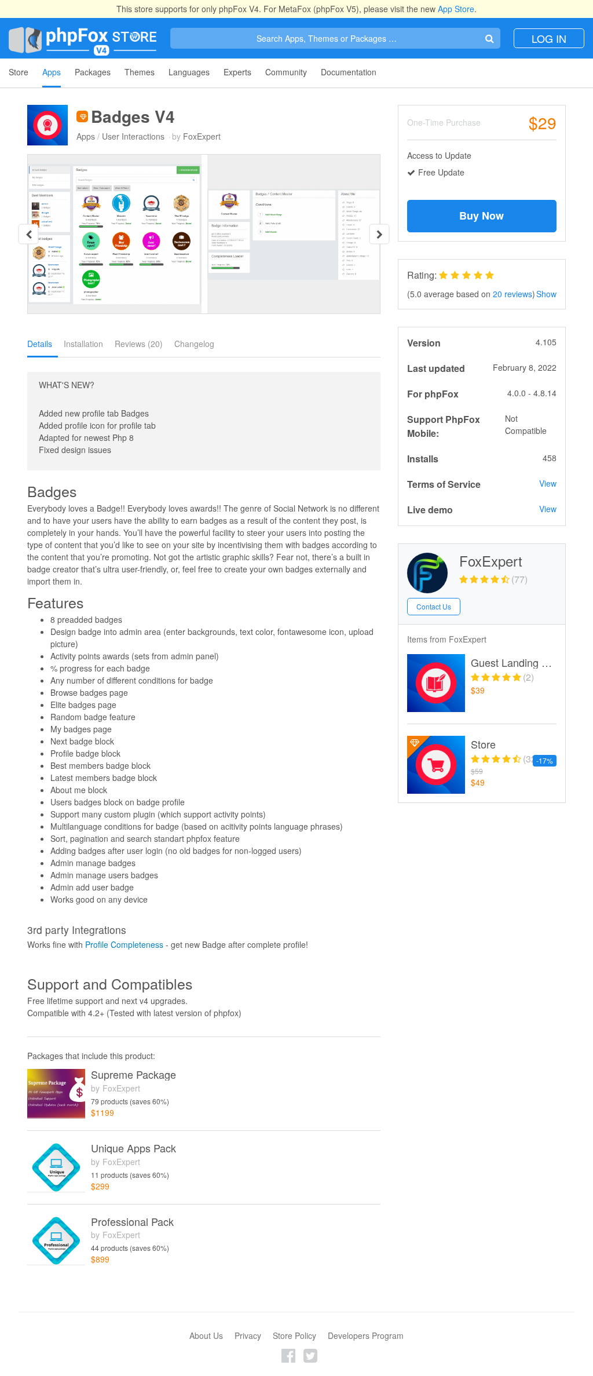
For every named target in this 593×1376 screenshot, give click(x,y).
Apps (51, 72)
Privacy (248, 1335)
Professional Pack (132, 1222)
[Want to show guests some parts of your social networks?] (436, 683)
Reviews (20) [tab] (139, 343)
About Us (206, 1335)
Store (18, 72)
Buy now (481, 215)
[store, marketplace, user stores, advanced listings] (436, 765)
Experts (237, 72)
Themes (140, 72)
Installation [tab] (83, 343)
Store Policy (294, 1335)
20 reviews (512, 294)
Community (286, 72)
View (548, 483)
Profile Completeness (124, 944)
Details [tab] (39, 343)
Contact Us (433, 606)
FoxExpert (202, 136)
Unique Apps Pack (133, 1148)
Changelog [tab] (194, 343)
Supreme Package (133, 1075)
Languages (189, 72)
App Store (456, 8)
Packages (93, 72)
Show (546, 294)
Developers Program (366, 1335)
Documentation (348, 72)
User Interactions (133, 136)
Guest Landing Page (514, 663)
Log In (549, 38)
